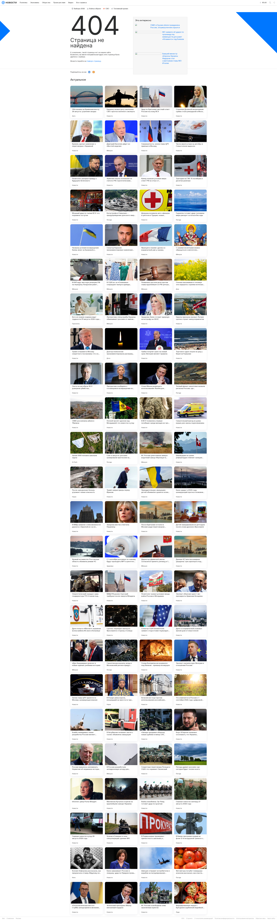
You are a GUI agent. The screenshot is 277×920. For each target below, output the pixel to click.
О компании (10, 918)
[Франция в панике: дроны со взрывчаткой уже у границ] (156, 240)
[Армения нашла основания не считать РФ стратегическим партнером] (121, 171)
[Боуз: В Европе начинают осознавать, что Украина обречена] (190, 725)
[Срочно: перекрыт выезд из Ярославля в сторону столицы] (121, 621)
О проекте (189, 918)
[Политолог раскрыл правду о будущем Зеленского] (86, 171)
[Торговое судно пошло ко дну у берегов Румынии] (190, 344)
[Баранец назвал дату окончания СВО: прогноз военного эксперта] (121, 102)
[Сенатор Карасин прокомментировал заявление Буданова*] (121, 240)
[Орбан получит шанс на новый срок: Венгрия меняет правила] (156, 344)
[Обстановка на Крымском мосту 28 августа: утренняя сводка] (86, 102)
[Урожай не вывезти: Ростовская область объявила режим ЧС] (86, 552)
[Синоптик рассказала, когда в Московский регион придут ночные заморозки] (121, 656)
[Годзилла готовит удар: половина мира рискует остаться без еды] (190, 206)
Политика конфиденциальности (224, 918)
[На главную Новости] (11, 2)
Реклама (18, 918)
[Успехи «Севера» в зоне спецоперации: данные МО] (121, 829)
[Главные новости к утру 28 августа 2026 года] (86, 829)
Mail (3, 918)
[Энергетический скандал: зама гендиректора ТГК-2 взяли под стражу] (86, 586)
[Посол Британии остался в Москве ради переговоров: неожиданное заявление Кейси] (156, 517)
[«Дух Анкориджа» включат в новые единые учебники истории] (86, 656)
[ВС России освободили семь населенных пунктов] (156, 898)
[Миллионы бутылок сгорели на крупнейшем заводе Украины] (121, 794)
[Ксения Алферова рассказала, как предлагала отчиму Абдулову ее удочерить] (86, 863)
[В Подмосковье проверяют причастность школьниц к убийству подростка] (156, 829)
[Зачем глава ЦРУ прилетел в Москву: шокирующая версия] (86, 690)
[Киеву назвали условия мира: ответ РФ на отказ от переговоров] (156, 171)
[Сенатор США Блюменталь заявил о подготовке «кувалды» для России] (156, 621)
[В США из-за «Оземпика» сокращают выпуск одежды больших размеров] (121, 275)
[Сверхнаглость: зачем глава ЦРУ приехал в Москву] (156, 136)
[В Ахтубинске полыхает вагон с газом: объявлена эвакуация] (121, 725)
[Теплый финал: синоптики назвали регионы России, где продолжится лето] (190, 379)
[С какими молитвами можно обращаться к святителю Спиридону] (190, 240)
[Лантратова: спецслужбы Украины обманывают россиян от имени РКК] (121, 309)
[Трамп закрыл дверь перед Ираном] (121, 483)
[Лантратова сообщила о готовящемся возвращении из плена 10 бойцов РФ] (121, 379)
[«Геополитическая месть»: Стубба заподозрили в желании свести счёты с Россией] (86, 898)
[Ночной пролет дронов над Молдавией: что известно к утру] (121, 413)
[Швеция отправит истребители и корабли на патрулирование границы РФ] (156, 863)
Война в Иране (95, 9)
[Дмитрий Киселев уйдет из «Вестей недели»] (121, 136)
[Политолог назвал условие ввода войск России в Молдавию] (156, 586)
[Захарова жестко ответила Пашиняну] (121, 517)
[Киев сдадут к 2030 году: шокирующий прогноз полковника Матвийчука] (190, 483)
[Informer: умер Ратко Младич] (86, 794)
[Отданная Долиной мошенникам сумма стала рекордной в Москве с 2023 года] (190, 102)
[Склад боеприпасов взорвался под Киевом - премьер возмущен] (156, 656)
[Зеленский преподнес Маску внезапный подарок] (121, 898)
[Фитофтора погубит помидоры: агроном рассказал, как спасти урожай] (190, 863)
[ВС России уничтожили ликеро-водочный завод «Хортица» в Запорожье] (156, 448)
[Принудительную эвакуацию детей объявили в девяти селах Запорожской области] (156, 483)
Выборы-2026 (79, 9)
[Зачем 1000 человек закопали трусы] (86, 448)
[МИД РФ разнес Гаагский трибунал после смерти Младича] (121, 586)
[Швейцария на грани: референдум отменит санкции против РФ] (190, 448)
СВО (107, 9)
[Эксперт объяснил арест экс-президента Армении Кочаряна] (190, 586)
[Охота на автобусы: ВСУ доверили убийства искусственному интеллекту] (86, 379)
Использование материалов (245, 918)
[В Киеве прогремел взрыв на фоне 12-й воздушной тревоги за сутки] (190, 829)
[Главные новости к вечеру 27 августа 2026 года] (190, 794)
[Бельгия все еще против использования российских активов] (156, 690)
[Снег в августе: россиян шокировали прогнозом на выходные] (121, 448)
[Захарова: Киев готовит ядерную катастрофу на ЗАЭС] (156, 309)
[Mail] (3, 2)
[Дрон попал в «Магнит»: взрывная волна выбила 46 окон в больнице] (86, 621)
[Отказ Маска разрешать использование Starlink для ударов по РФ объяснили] (156, 379)
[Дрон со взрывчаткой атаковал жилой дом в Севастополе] (190, 621)
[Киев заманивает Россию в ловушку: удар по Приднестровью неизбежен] (121, 863)
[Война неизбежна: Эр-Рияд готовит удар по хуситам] (156, 794)
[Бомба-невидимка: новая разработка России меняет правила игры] (86, 725)
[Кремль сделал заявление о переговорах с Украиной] (86, 136)
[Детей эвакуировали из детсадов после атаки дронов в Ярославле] (190, 517)
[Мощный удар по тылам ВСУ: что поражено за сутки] (86, 206)
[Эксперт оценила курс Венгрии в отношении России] (190, 656)
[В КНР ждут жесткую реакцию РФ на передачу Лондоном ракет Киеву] (86, 275)
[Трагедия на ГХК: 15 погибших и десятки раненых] (190, 171)
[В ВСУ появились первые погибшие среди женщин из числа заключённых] (156, 413)
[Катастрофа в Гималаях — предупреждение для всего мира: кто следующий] (121, 206)
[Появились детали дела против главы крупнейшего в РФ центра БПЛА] (156, 275)
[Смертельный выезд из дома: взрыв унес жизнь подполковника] (190, 413)
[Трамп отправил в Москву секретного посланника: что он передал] (86, 344)
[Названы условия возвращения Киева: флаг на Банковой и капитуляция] (86, 240)
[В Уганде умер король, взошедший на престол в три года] (121, 690)
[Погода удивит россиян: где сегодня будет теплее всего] (190, 759)
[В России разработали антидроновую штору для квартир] (121, 759)
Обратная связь (261, 918)
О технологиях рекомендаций (203, 918)
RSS (183, 918)
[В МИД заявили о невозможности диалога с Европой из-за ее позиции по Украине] (86, 517)
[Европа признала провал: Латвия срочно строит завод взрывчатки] (190, 309)
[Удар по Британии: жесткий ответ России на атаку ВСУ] (156, 102)
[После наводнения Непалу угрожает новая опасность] (86, 483)
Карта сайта (271, 918)
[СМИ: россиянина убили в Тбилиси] (86, 413)
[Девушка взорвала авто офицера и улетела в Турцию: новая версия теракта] (156, 206)
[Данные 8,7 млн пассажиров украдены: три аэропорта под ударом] (190, 552)
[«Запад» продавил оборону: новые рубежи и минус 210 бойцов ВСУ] (156, 725)
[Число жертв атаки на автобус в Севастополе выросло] (190, 136)
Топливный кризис (121, 9)
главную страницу (94, 61)
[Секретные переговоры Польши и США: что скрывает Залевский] (156, 759)
